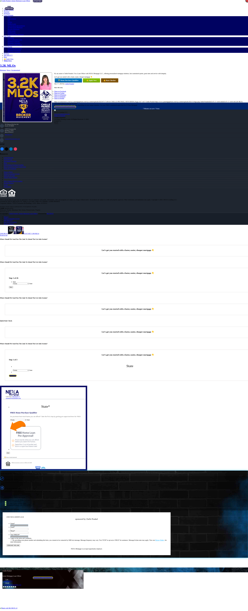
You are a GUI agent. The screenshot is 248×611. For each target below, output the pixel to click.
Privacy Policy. (159, 540)
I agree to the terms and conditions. (21, 538)
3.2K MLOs (8, 65)
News (8, 70)
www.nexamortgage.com (62, 114)
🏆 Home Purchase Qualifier (68, 80)
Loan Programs (8, 157)
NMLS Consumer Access (12, 174)
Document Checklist (10, 161)
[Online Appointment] (9, 8)
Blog (5, 163)
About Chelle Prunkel (10, 177)
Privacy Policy (8, 172)
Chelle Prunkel (69, 84)
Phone (12, 531)
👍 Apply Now (91, 80)
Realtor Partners (9, 183)
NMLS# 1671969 (9, 176)
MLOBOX (50, 213)
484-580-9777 (8, 134)
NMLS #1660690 (59, 116)
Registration (7, 187)
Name (12, 523)
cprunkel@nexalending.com (12, 139)
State (14, 282)
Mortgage (3, 70)
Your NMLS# (15, 534)
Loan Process (8, 159)
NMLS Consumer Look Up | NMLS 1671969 (22, 462)
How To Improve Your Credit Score (15, 167)
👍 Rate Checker (110, 80)
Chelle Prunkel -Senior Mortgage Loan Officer (23, 213)
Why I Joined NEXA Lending (13, 181)
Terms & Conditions (10, 168)
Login (6, 185)
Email (12, 527)
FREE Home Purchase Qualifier (14, 165)
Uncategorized (15, 70)
